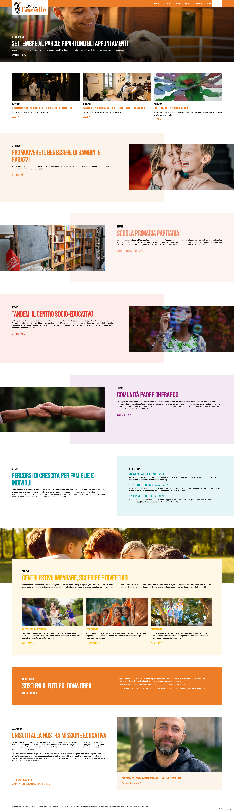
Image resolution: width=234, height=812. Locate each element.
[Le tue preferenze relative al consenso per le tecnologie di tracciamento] (225, 809)
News (209, 3)
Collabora (178, 3)
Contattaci (199, 3)
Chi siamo (156, 3)
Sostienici (188, 3)
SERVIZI (165, 3)
